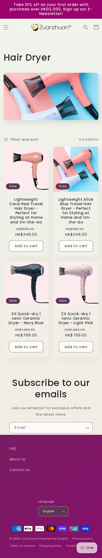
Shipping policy (50, 546)
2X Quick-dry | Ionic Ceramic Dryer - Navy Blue (26, 318)
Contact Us (19, 469)
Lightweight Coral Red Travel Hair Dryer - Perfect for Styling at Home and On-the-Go (26, 210)
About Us (17, 459)
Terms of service (22, 546)
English (49, 511)
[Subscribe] (87, 427)
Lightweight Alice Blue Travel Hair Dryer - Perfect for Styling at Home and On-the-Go (75, 210)
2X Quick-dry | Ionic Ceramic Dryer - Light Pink (76, 318)
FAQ (13, 448)
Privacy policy (83, 538)
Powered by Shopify (53, 538)
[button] (6, 27)
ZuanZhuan (30, 538)
